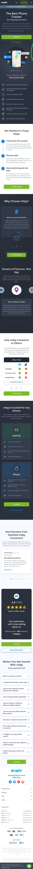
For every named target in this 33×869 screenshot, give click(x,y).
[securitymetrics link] (13, 843)
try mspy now (16, 187)
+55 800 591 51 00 (27, 813)
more (18, 853)
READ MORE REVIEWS (16, 650)
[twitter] (14, 782)
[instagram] (22, 782)
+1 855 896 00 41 (27, 811)
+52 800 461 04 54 (27, 820)
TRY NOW (24, 2)
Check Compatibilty (16, 510)
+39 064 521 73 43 (27, 822)
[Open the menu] (31, 2)
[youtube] (18, 782)
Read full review (15, 382)
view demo (18, 42)
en (16, 2)
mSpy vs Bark (16, 360)
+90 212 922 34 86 (27, 818)
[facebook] (10, 782)
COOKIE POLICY (5, 867)
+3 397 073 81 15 (27, 815)
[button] (29, 866)
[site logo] (4, 2)
